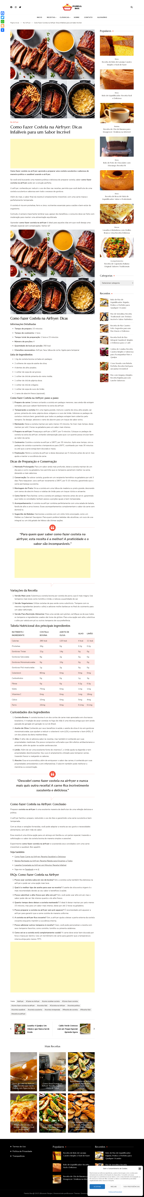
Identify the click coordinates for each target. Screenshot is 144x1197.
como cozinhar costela (51, 1001)
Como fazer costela (70, 1001)
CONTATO (88, 17)
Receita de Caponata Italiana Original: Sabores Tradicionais (116, 265)
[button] (140, 1169)
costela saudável (19, 1010)
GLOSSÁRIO (102, 17)
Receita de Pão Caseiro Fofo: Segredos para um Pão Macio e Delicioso (120, 328)
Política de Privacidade (115, 1192)
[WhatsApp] (2, 21)
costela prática (74, 1005)
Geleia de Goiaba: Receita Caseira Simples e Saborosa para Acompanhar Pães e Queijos (121, 353)
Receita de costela (71, 1010)
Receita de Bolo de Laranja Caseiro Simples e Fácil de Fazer (117, 63)
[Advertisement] (52, 153)
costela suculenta (35, 1010)
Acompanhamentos (116, 261)
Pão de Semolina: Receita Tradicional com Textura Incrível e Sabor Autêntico (121, 316)
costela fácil (42, 1005)
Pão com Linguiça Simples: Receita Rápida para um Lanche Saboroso (121, 378)
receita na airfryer (19, 1014)
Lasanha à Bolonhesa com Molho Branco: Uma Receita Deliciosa (117, 231)
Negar (114, 1187)
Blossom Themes (73, 1193)
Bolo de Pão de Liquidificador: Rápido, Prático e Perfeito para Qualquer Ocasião (120, 303)
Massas (116, 227)
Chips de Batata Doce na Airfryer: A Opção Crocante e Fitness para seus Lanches (81, 1125)
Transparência (18, 1156)
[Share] (2, 30)
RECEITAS (51, 17)
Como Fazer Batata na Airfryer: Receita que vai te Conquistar (52, 1127)
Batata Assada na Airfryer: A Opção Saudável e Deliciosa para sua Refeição (81, 1084)
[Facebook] (2, 13)
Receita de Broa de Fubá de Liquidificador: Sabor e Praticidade (116, 197)
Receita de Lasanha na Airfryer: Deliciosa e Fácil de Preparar (23, 1127)
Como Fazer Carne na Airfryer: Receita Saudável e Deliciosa (40, 856)
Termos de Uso (19, 1146)
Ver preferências (132, 1187)
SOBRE (76, 17)
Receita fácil (86, 1010)
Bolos (117, 59)
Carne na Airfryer (33, 1001)
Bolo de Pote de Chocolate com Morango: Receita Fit (117, 164)
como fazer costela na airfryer (24, 1005)
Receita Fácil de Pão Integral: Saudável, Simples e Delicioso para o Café (121, 340)
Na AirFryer (14, 122)
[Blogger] (2, 26)
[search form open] (132, 7)
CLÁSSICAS (64, 17)
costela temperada (53, 1010)
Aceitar (97, 1187)
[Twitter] (2, 17)
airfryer (20, 1001)
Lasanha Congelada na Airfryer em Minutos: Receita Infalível (40, 865)
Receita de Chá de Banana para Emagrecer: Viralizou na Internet (117, 130)
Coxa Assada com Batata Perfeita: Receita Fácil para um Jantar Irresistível (121, 366)
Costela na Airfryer (58, 1005)
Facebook (29, 869)
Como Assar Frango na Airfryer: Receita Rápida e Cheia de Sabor (52, 1085)
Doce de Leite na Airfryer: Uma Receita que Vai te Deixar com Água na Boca (24, 1085)
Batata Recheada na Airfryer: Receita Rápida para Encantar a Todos (44, 861)
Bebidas (116, 126)
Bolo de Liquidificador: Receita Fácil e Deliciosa (117, 96)
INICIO (39, 17)
